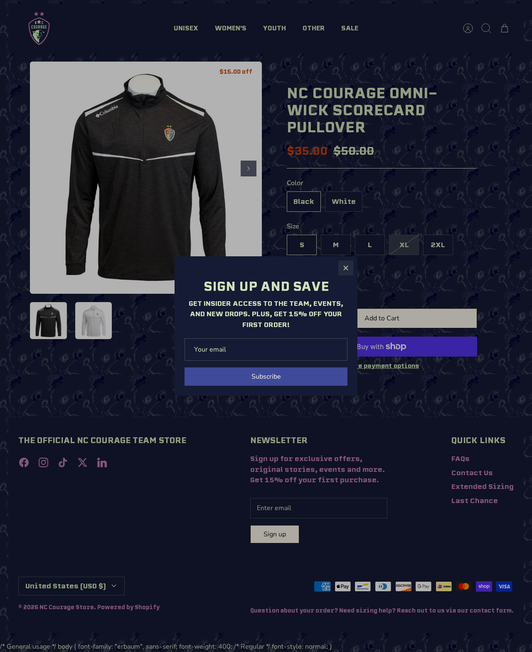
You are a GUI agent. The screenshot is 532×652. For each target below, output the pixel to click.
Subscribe (266, 376)
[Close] (345, 267)
